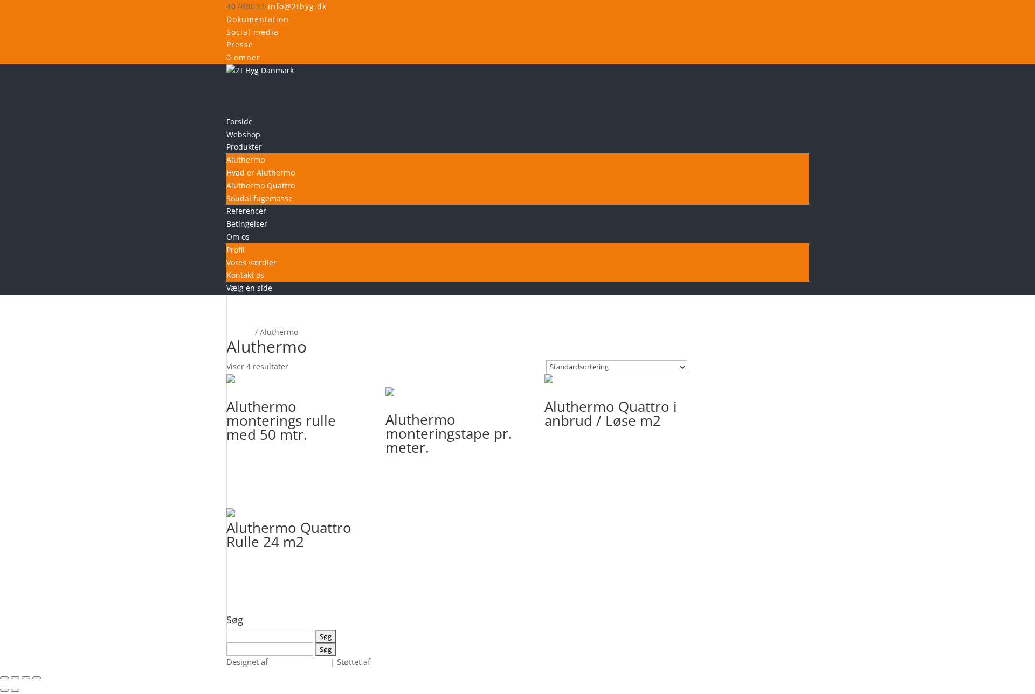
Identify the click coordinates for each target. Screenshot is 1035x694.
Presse (239, 44)
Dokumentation (257, 19)
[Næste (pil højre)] (15, 690)
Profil (235, 249)
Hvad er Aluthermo (260, 172)
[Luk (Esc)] (36, 677)
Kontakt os (245, 275)
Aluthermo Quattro (260, 185)
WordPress (392, 661)
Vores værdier (251, 262)
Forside (239, 332)
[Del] (26, 677)
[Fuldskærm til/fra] (15, 677)
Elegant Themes (299, 661)
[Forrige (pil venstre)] (4, 690)
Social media (252, 32)
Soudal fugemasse (259, 198)
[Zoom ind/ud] (4, 677)
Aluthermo (245, 160)
